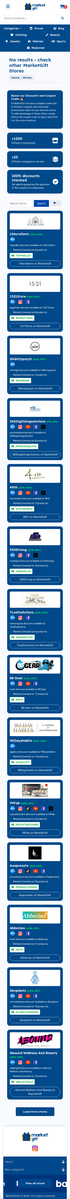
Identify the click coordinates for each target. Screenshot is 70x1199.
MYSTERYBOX (24, 508)
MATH (19, 699)
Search (41, 203)
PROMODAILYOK (26, 446)
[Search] (62, 18)
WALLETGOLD (24, 1081)
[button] (12, 28)
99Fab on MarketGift (35, 833)
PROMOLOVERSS (26, 887)
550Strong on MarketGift (35, 579)
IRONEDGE (22, 380)
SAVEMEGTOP (24, 637)
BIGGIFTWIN (24, 317)
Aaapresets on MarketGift (35, 895)
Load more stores (35, 1111)
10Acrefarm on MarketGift (35, 263)
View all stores (35, 1183)
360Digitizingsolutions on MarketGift (35, 454)
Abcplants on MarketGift (35, 1020)
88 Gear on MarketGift (35, 708)
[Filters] (56, 203)
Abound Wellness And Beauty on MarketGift (35, 1092)
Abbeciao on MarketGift (35, 957)
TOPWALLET (23, 255)
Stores (27, 77)
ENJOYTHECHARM (26, 824)
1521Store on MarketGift (35, 326)
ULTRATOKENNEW (26, 1012)
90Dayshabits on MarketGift (35, 770)
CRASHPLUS (23, 571)
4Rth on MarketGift (35, 517)
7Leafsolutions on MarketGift (35, 645)
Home (15, 77)
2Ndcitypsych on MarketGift (35, 388)
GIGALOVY (22, 762)
